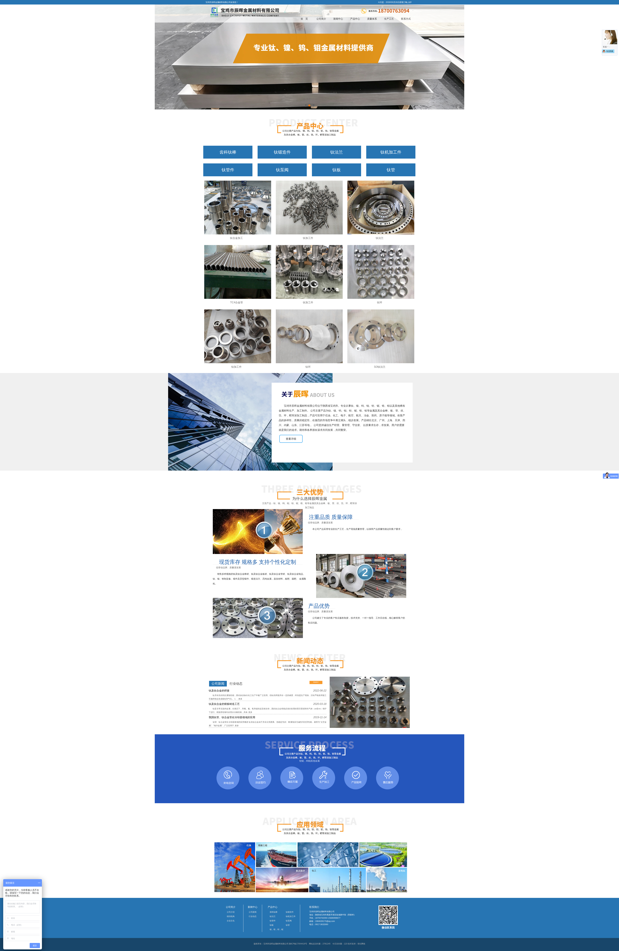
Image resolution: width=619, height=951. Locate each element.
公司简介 (321, 18)
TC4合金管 (236, 302)
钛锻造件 (282, 152)
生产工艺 (389, 18)
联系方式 (406, 18)
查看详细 (291, 438)
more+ (316, 682)
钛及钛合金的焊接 (267, 690)
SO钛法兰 (379, 366)
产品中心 (355, 18)
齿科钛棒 (228, 152)
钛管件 (228, 169)
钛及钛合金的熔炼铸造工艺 (267, 704)
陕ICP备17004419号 (298, 944)
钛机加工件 (390, 152)
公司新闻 (252, 912)
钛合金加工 (236, 238)
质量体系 (372, 18)
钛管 (391, 169)
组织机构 (231, 916)
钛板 (336, 169)
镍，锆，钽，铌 (276, 929)
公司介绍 (231, 912)
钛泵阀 (282, 169)
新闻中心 (338, 18)
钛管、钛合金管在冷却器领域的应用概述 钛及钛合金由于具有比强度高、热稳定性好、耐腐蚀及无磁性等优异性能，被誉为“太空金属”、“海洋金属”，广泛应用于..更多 (267, 724)
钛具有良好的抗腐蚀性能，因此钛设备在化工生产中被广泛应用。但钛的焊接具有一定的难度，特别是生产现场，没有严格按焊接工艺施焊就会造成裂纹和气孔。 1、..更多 (267, 697)
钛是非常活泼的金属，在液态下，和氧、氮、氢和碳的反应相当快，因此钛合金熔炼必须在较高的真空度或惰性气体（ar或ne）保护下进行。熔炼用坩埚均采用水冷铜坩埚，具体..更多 (267, 710)
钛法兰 (336, 152)
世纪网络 (361, 944)
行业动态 (252, 916)
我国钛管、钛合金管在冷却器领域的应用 (267, 717)
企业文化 (231, 921)
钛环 (379, 302)
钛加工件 (308, 238)
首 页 (304, 18)
